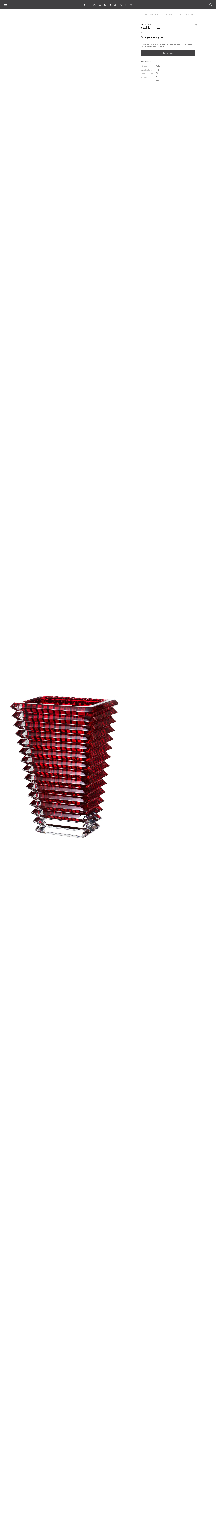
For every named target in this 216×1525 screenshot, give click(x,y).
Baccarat (183, 14)
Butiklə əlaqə (168, 53)
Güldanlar (173, 14)
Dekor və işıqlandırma (158, 14)
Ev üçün (144, 14)
